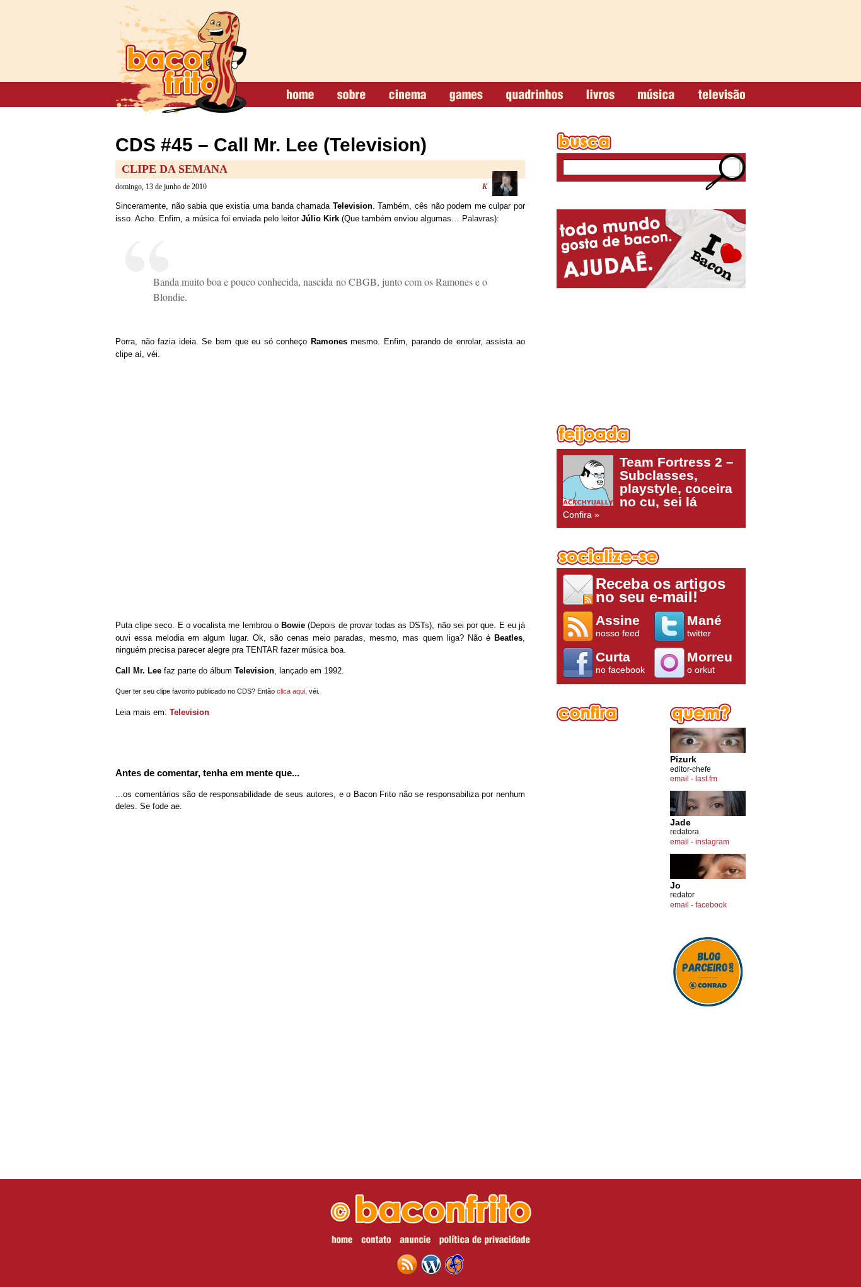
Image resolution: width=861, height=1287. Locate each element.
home (300, 95)
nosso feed (618, 625)
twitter (704, 625)
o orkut (709, 662)
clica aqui (291, 691)
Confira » (648, 487)
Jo (675, 885)
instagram (712, 841)
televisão (721, 95)
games (466, 95)
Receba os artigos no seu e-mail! (660, 590)
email (679, 778)
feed (407, 1264)
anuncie (415, 1241)
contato (376, 1241)
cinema (407, 95)
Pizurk (683, 759)
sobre (351, 95)
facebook (711, 904)
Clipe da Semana (175, 169)
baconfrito (180, 59)
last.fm (706, 778)
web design (454, 1264)
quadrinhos (534, 95)
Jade (680, 822)
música (656, 95)
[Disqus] (320, 988)
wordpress (431, 1264)
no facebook (620, 662)
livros (600, 95)
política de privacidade (484, 1241)
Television (189, 712)
